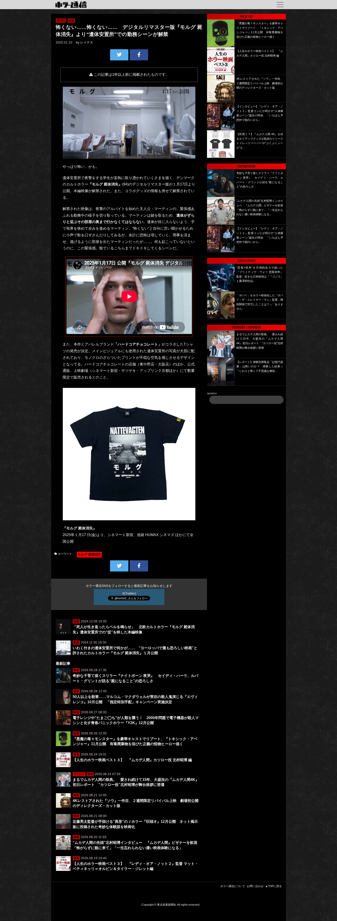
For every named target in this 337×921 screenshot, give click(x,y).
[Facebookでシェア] (139, 54)
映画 (71, 20)
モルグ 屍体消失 (89, 554)
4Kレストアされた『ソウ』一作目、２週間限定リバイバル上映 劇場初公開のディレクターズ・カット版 (259, 83)
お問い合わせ (255, 886)
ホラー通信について (232, 886)
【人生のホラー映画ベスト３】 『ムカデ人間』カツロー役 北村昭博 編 (132, 760)
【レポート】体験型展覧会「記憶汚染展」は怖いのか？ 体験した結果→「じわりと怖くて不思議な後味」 (259, 366)
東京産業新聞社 (166, 904)
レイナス (86, 42)
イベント (79, 774)
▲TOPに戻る (273, 886)
